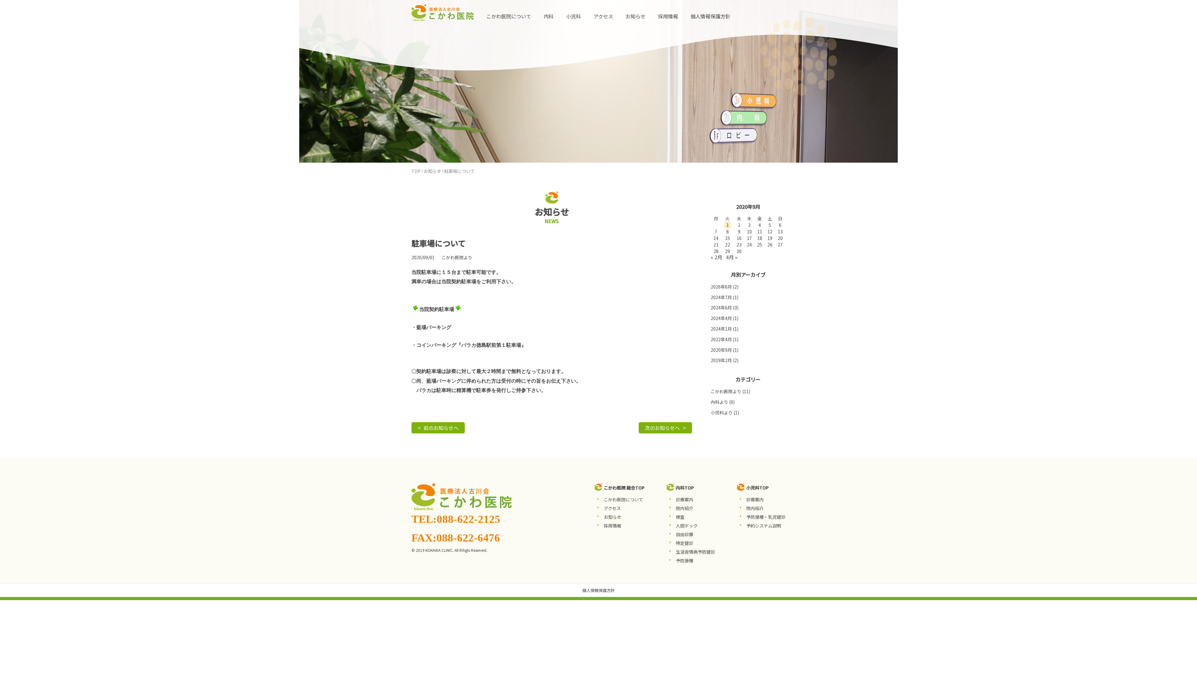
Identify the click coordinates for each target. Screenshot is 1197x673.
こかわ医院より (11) (730, 391)
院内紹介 (684, 508)
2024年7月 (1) (724, 297)
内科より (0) (723, 402)
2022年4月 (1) (724, 339)
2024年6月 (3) (724, 307)
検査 (680, 517)
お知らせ (636, 16)
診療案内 (684, 499)
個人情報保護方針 (710, 16)
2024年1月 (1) (724, 329)
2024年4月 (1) (724, 318)
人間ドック (687, 526)
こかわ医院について (508, 16)
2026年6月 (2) (724, 287)
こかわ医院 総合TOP (624, 487)
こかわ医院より (457, 257)
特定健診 (684, 543)
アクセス (603, 16)
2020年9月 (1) (724, 350)
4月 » (732, 257)
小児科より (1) (725, 412)
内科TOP (685, 487)
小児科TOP (757, 487)
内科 (549, 16)
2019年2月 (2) (724, 360)
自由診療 (684, 534)
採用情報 (668, 16)
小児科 (573, 16)
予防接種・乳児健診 (766, 517)
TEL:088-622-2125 (455, 519)
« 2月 (716, 257)
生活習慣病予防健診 (695, 552)
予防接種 (684, 560)
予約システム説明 (763, 526)
